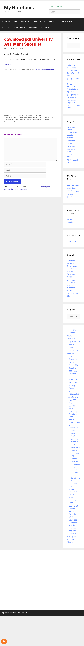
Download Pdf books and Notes (73, 522)
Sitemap (70, 542)
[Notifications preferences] (4, 641)
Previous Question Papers (72, 405)
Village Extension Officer (73, 492)
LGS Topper (74, 350)
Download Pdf (67, 21)
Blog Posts (25, 21)
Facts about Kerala (73, 433)
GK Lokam (73, 382)
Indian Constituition (75, 477)
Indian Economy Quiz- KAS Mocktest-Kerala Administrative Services (29, 117)
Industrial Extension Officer (73, 514)
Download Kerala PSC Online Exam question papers (72, 132)
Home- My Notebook (9, 21)
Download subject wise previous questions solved (72, 151)
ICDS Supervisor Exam (73, 500)
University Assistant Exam (33, 115)
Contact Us (45, 28)
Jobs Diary (71, 188)
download (8, 64)
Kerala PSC (33, 28)
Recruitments (72, 397)
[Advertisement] (30, 92)
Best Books (53, 21)
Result (21, 115)
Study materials (19, 28)
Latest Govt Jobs (39, 21)
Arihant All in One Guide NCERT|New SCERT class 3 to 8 (73, 70)
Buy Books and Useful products (73, 530)
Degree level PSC (12, 115)
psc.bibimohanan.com (45, 70)
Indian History (72, 241)
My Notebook (19, 7)
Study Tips (6, 28)
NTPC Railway (73, 191)
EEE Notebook (73, 185)
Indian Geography (75, 453)
